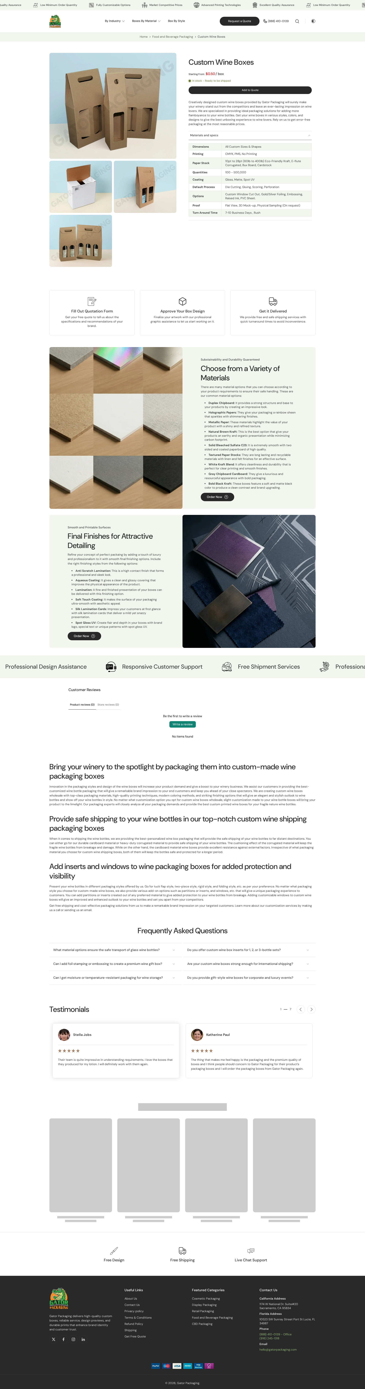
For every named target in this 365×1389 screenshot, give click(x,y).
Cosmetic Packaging (206, 1299)
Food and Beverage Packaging (173, 37)
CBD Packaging (202, 1324)
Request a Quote (239, 21)
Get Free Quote (135, 1336)
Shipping (131, 1330)
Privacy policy (134, 1311)
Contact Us (132, 1305)
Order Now (214, 497)
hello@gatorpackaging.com (278, 1350)
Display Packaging (204, 1305)
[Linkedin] (83, 1339)
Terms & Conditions (138, 1318)
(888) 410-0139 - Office (275, 1334)
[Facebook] (63, 1339)
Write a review (183, 724)
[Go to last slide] (301, 1009)
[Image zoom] (112, 106)
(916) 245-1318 (269, 1338)
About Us (131, 1299)
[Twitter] (53, 1339)
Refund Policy (134, 1324)
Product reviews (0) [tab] (82, 704)
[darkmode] (311, 21)
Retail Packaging (203, 1311)
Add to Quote (250, 90)
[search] (297, 21)
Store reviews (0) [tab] (108, 704)
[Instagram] (73, 1339)
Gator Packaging (188, 1383)
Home (144, 37)
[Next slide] (311, 1009)
